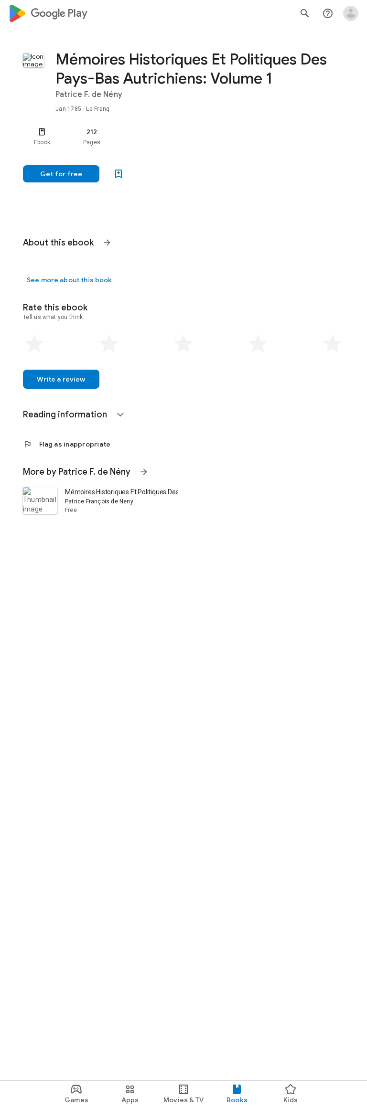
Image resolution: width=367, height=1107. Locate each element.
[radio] (34, 343)
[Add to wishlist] (118, 173)
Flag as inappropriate (66, 444)
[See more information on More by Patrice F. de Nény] (143, 471)
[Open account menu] (350, 13)
